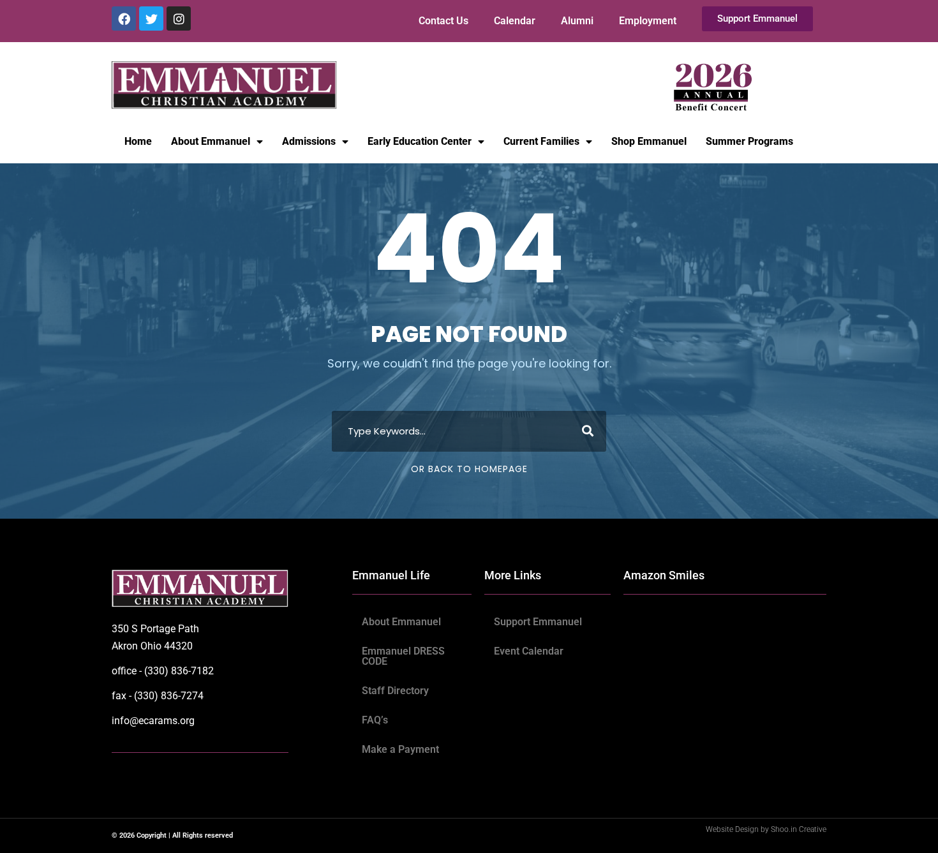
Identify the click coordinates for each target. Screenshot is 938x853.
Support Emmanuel (538, 622)
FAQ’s (375, 720)
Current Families (541, 141)
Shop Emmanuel (649, 141)
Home (138, 141)
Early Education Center (420, 141)
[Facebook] (124, 18)
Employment (647, 21)
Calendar (514, 21)
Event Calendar (528, 651)
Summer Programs (749, 141)
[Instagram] (179, 18)
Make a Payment (400, 749)
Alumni (577, 21)
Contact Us (443, 21)
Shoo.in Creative (798, 829)
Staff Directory (395, 691)
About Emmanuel (210, 141)
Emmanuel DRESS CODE (403, 656)
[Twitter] (151, 18)
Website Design (733, 829)
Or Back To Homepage (469, 469)
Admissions (309, 141)
